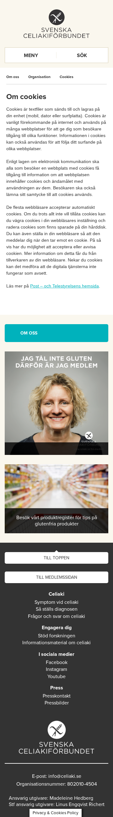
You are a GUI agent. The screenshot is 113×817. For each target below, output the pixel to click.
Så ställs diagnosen (57, 609)
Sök (82, 55)
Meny (31, 55)
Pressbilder (57, 703)
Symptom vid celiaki (56, 602)
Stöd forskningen (56, 636)
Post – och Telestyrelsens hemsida (64, 285)
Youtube (56, 676)
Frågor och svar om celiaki (56, 616)
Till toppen (56, 558)
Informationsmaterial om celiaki (56, 643)
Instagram (56, 669)
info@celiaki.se (64, 776)
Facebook (56, 662)
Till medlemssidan (56, 577)
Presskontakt (57, 696)
